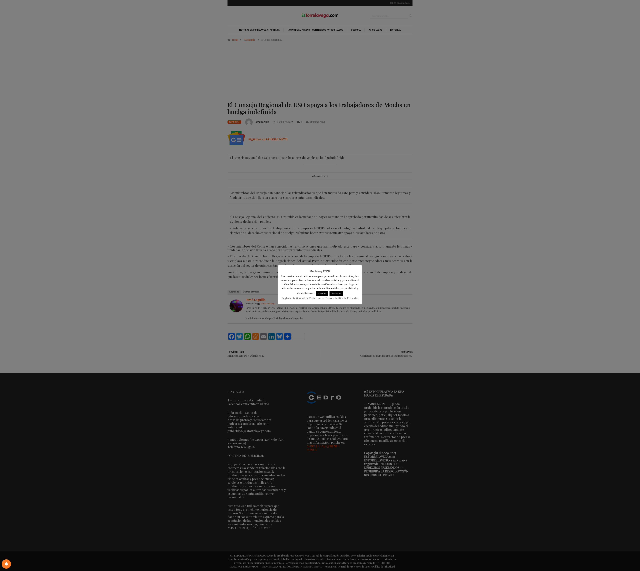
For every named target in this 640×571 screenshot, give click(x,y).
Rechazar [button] (336, 293)
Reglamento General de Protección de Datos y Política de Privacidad (320, 298)
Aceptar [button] (322, 293)
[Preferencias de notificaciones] (6, 564)
